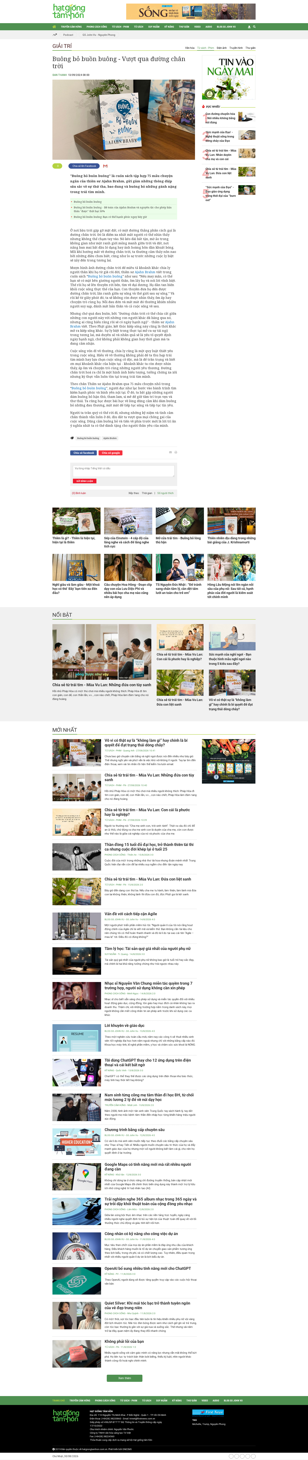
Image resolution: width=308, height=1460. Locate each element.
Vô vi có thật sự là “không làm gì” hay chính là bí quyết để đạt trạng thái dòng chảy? (231, 704)
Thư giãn (184, 26)
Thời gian (147, 493)
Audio (209, 26)
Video (197, 26)
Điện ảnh (222, 47)
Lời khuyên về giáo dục (124, 1025)
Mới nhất (64, 730)
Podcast (68, 34)
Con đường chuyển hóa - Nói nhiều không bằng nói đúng (220, 118)
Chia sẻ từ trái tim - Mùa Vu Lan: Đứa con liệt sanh (221, 173)
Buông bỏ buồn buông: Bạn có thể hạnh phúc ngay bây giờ (110, 217)
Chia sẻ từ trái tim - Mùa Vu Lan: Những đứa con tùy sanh (101, 685)
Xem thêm (124, 1378)
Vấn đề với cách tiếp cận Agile (131, 914)
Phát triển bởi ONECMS (120, 1449)
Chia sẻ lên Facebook (84, 166)
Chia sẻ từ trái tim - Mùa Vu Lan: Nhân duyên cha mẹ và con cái (221, 155)
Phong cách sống (97, 26)
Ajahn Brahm (145, 272)
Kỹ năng (169, 26)
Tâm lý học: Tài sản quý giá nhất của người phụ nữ (148, 948)
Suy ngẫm (154, 26)
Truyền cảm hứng (71, 26)
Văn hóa (189, 47)
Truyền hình (236, 47)
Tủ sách (138, 26)
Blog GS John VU (226, 26)
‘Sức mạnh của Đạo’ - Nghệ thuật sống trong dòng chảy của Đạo (220, 136)
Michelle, (197, 1424)
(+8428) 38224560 (104, 1436)
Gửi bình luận (84, 481)
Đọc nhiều (213, 106)
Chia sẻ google (110, 452)
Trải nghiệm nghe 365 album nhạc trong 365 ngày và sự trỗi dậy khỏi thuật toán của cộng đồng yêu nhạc (151, 1201)
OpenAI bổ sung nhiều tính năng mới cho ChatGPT (148, 1268)
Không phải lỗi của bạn (124, 1341)
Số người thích (165, 493)
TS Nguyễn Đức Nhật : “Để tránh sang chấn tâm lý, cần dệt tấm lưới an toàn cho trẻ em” (178, 589)
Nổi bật (62, 615)
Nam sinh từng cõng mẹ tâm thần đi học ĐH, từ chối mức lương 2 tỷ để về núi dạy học (149, 1097)
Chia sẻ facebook (83, 452)
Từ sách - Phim (120, 26)
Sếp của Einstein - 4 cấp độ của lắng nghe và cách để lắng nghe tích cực (126, 542)
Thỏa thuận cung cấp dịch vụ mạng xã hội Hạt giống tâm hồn (121, 1440)
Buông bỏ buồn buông (88, 201)
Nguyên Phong (217, 1424)
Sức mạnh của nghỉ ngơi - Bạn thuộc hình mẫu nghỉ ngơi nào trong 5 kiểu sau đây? (230, 659)
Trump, (206, 1424)
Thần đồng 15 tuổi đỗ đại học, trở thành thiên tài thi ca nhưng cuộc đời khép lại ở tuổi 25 (149, 846)
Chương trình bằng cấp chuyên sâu (135, 1130)
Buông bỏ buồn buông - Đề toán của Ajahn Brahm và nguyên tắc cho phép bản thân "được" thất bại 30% (123, 209)
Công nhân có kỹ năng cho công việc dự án (141, 1234)
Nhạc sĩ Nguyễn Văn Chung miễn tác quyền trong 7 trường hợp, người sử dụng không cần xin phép (148, 985)
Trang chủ (54, 26)
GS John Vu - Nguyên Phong (99, 34)
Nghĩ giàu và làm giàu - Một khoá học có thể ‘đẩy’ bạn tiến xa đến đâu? (76, 589)
